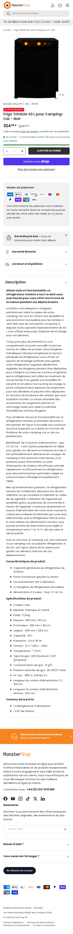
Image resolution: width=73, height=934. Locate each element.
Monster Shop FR (12, 104)
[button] (60, 5)
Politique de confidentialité (16, 926)
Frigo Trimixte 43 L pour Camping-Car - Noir (34, 30)
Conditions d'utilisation (44, 926)
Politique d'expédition (13, 923)
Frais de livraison (29, 132)
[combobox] (36, 13)
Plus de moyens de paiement (36, 169)
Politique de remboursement (40, 923)
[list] (36, 68)
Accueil (7, 30)
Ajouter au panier (49, 151)
